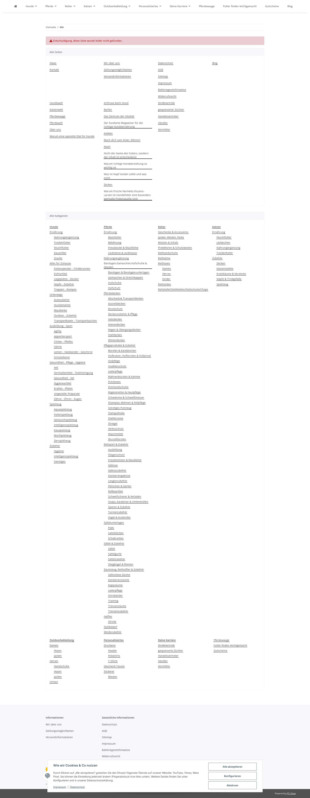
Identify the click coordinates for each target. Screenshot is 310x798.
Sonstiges (59, 461)
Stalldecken (115, 335)
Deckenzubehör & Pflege (122, 314)
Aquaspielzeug (63, 409)
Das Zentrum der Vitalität (119, 116)
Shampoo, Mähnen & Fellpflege (126, 402)
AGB (160, 69)
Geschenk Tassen (114, 666)
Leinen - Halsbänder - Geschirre (73, 352)
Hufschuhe (114, 282)
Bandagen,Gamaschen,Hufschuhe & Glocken (125, 265)
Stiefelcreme (115, 418)
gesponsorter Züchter (171, 109)
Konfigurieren (232, 776)
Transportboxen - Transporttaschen (75, 320)
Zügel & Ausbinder (119, 517)
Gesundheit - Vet (64, 378)
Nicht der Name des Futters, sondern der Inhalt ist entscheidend (126, 155)
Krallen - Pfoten (63, 388)
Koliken (108, 133)
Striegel (112, 423)
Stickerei (109, 671)
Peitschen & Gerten (119, 486)
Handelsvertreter (168, 116)
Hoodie (112, 650)
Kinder (166, 279)
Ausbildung (115, 449)
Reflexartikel (115, 491)
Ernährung (56, 232)
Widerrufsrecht (167, 96)
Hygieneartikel (62, 383)
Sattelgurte (114, 553)
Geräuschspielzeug (65, 419)
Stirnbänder (115, 595)
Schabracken (116, 538)
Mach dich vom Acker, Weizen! (122, 140)
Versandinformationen (117, 76)
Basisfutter (114, 237)
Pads (111, 527)
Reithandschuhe (168, 253)
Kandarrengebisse (119, 475)
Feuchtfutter (61, 247)
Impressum (59, 786)
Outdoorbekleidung (62, 640)
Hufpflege (114, 361)
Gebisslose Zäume (119, 574)
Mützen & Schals (168, 242)
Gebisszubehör (117, 470)
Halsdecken (115, 319)
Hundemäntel (62, 305)
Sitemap (163, 76)
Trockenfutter (62, 242)
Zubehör (55, 445)
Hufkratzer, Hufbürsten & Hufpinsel (129, 355)
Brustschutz (115, 308)
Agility (57, 331)
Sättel (111, 548)
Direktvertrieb (166, 103)
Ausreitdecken (116, 303)
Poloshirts (114, 655)
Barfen (108, 109)
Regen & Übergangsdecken (124, 329)
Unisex (54, 681)
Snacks (58, 258)
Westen (112, 676)
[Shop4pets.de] (15, 6)
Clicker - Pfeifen (63, 341)
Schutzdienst (62, 357)
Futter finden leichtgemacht (230, 645)
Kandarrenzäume (118, 580)
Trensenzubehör (118, 611)
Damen (166, 268)
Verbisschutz (116, 428)
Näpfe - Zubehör (64, 284)
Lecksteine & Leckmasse (122, 253)
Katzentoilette (225, 268)
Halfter (108, 616)
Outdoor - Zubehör (65, 315)
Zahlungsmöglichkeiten (118, 69)
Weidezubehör (112, 632)
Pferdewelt (56, 123)
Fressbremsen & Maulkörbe (124, 460)
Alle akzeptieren (232, 766)
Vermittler (164, 129)
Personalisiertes (114, 640)
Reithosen (164, 263)
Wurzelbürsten (117, 439)
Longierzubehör (117, 481)
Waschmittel (115, 434)
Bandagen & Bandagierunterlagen (128, 272)
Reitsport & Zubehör (116, 444)
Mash (107, 146)
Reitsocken (164, 284)
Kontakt (54, 69)
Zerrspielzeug (62, 440)
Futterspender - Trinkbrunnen (72, 268)
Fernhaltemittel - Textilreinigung (73, 372)
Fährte (58, 346)
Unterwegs (56, 294)
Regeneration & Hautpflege (124, 392)
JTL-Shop (291, 793)
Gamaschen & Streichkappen (125, 277)
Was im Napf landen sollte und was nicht (125, 176)
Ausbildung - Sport (61, 326)
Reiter (161, 226)
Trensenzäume (117, 606)
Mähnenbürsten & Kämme (124, 376)
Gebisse (113, 465)
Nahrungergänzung (228, 247)
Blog (290, 6)
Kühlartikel (60, 273)
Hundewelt (56, 103)
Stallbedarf (110, 626)
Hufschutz (114, 288)
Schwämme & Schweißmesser (126, 397)
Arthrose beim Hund (116, 103)
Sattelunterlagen (114, 522)
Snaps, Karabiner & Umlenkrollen (128, 501)
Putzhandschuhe (118, 387)
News (53, 63)
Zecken (108, 184)
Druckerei (110, 645)
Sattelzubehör (116, 559)
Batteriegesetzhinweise (172, 89)
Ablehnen (232, 785)
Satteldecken (116, 533)
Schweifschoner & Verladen (124, 496)
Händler (163, 123)
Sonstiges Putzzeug (119, 408)
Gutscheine (220, 650)
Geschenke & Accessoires (173, 232)
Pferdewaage (57, 116)
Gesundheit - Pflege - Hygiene (67, 362)
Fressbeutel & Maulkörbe (123, 247)
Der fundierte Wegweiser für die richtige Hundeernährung (123, 124)
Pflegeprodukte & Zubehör (119, 345)
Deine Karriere (167, 640)
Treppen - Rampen (65, 289)
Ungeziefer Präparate (67, 393)
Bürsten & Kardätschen (122, 350)
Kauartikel (60, 253)
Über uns (55, 129)
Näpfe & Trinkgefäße (229, 279)
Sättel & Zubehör (114, 543)
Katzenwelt (56, 109)
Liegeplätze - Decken (66, 279)
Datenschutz (77, 786)
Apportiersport (63, 336)
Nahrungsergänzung (66, 237)
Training (113, 600)
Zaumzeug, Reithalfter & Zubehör (124, 569)
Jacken (58, 655)
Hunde (54, 226)
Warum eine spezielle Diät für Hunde (72, 136)
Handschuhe (61, 666)
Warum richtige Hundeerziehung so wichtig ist (125, 165)
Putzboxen (114, 381)
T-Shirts (113, 661)
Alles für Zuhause (60, 263)
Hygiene (59, 451)
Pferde (108, 226)
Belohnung (114, 242)
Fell (56, 367)
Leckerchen (223, 242)
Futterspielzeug (63, 414)
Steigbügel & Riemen (120, 564)
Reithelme (164, 258)
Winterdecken (116, 340)
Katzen (216, 226)
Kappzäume (115, 585)
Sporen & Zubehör (119, 507)
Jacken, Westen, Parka (171, 237)
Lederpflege (115, 371)
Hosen (58, 650)
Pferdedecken (112, 293)
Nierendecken (116, 324)
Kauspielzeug (62, 430)
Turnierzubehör (117, 512)
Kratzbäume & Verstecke (231, 273)
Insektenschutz (117, 366)
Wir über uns (112, 63)
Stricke (112, 621)
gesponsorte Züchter (170, 650)
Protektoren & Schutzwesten (175, 247)
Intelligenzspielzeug (66, 425)
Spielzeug (55, 404)
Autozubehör (62, 299)
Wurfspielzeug (62, 435)
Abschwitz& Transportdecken (125, 298)
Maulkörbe (60, 310)
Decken (221, 263)
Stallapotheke (116, 413)
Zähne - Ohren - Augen (68, 399)
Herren (166, 273)
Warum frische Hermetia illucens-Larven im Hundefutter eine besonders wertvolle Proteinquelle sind (127, 194)
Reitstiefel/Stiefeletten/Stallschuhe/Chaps (183, 289)
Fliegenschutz (116, 454)
